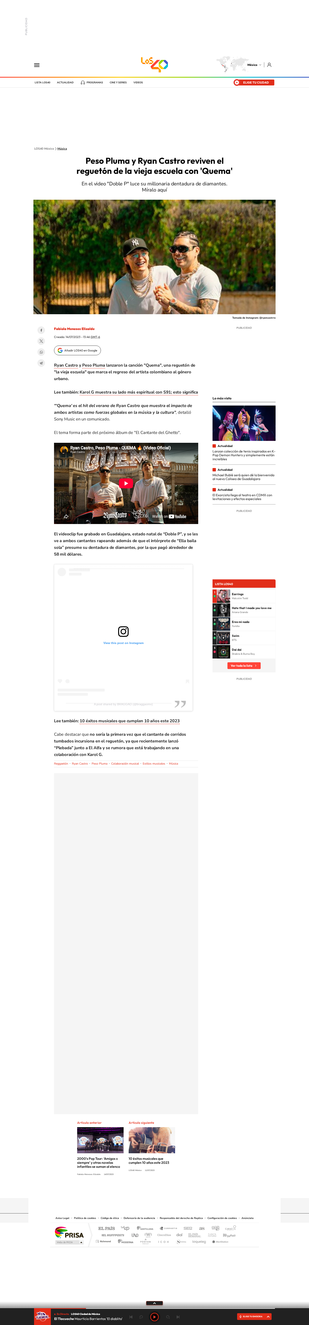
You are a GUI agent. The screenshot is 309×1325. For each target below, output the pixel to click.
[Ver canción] (223, 596)
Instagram (150, 1190)
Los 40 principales (127, 1228)
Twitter (41, 341)
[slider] (154, 1308)
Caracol (229, 1228)
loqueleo (199, 1240)
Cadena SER (186, 1228)
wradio (147, 1234)
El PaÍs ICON (163, 1240)
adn (214, 1228)
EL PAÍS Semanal (195, 1234)
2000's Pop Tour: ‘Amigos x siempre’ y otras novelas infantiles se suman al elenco (98, 1162)
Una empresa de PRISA (69, 1232)
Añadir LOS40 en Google (80, 350)
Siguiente (178, 1317)
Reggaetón (61, 764)
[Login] (269, 64)
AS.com (200, 1228)
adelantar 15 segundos (167, 1317)
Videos (138, 82)
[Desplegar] (154, 1303)
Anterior (130, 1317)
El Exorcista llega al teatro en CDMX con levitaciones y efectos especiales (242, 497)
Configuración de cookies (222, 1218)
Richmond (103, 1240)
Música (62, 148)
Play (154, 1317)
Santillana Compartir (168, 1228)
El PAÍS (106, 1228)
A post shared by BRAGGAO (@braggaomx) (123, 704)
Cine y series (118, 82)
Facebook (41, 330)
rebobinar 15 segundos (141, 1317)
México (252, 65)
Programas (95, 82)
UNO (135, 1234)
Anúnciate (248, 1218)
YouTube (142, 1190)
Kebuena (225, 1234)
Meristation (219, 1240)
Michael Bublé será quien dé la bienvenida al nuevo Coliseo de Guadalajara (243, 477)
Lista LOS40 (42, 82)
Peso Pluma (93, 365)
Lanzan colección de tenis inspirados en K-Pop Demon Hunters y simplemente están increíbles (244, 455)
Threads (175, 1190)
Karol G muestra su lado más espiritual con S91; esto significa (139, 392)
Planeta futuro (210, 1234)
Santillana (146, 1228)
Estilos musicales (154, 764)
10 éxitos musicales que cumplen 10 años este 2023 (130, 721)
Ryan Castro (66, 365)
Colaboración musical (125, 764)
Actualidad (65, 82)
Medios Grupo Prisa (69, 1242)
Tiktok (133, 1190)
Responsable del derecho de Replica (181, 1218)
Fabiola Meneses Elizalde (74, 329)
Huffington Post (112, 1234)
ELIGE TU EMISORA (252, 1316)
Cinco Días (163, 1234)
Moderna (125, 1240)
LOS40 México (154, 65)
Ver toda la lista (241, 666)
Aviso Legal (62, 1218)
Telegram (41, 363)
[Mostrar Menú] (39, 65)
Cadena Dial (179, 1234)
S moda (181, 1240)
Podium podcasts (145, 1240)
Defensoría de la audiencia (139, 1218)
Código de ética (110, 1218)
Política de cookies (85, 1218)
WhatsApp (41, 352)
